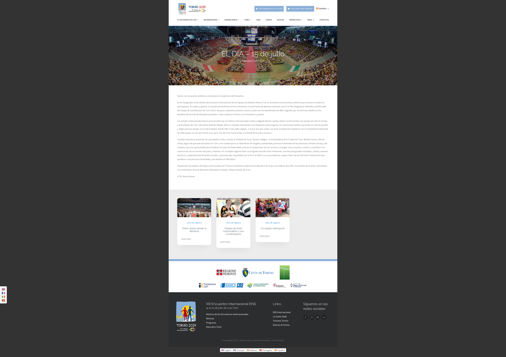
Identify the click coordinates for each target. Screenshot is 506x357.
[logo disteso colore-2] (257, 268)
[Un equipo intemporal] (273, 200)
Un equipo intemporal (272, 228)
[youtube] (317, 317)
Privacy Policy (278, 340)
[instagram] (311, 317)
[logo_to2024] (191, 3)
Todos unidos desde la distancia (194, 230)
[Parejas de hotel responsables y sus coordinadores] (233, 200)
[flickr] (323, 317)
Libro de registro (194, 222)
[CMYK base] (285, 266)
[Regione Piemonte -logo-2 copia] (226, 270)
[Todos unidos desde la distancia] (194, 200)
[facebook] (305, 317)
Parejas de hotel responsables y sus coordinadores (233, 231)
